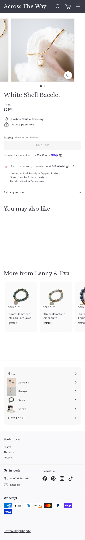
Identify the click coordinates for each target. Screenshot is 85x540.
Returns (8, 457)
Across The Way (25, 6)
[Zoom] (68, 75)
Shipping (8, 137)
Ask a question (14, 192)
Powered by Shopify (17, 531)
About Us (9, 452)
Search (8, 446)
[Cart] (68, 6)
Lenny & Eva (52, 273)
